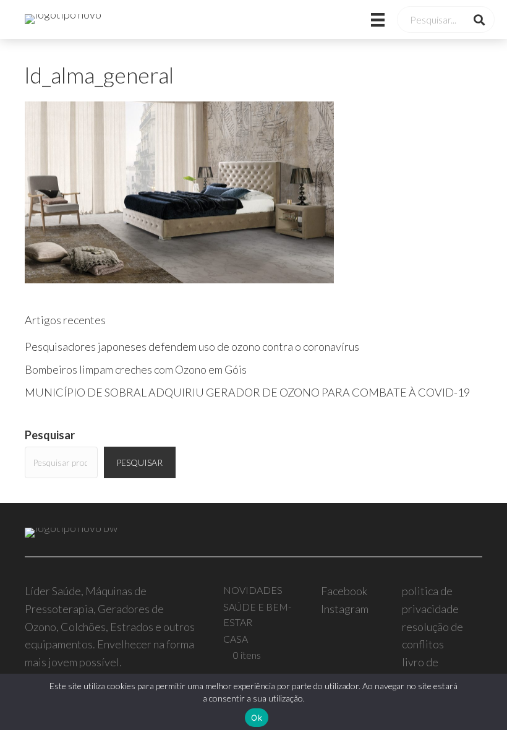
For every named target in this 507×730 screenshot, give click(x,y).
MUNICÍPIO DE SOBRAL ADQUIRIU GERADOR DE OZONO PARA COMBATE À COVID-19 (247, 392)
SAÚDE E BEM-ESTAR (257, 615)
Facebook (344, 591)
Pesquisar (50, 435)
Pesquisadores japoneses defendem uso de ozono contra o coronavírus (192, 346)
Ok (256, 718)
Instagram (345, 609)
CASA (235, 639)
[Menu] (362, 19)
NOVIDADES (253, 590)
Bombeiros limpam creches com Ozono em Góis (136, 369)
